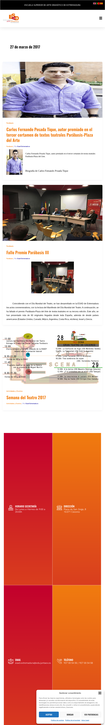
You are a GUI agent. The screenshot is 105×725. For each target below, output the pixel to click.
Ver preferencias (91, 714)
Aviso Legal (85, 720)
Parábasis (9, 123)
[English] (94, 3)
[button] (100, 693)
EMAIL (18, 660)
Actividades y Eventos (14, 391)
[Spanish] (101, 3)
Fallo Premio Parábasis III (27, 252)
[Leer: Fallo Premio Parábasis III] (52, 212)
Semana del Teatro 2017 (26, 397)
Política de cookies (57, 720)
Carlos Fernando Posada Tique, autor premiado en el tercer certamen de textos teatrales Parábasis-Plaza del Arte (49, 134)
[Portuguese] (98, 3)
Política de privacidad (72, 720)
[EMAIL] (10, 661)
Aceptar (49, 714)
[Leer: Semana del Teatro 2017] (52, 357)
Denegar (70, 714)
